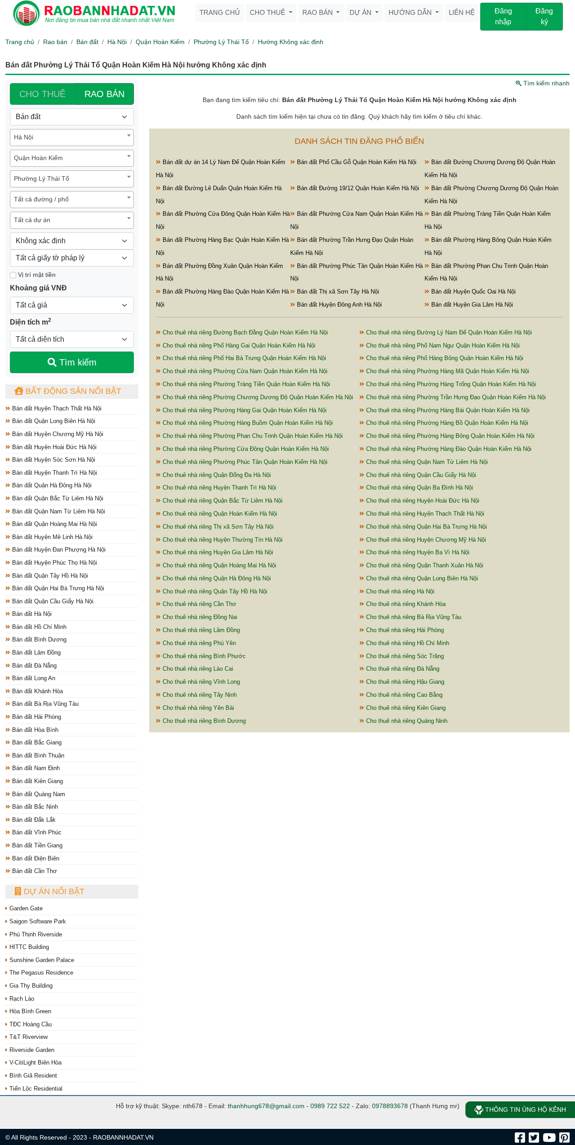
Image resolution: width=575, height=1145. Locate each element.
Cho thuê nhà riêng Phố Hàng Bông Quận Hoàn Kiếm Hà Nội (443, 358)
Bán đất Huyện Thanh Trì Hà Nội (53, 472)
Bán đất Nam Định (35, 768)
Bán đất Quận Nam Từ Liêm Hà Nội (57, 511)
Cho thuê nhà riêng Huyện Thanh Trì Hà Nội (218, 487)
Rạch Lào (21, 998)
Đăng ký (544, 16)
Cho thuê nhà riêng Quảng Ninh (405, 720)
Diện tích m (30, 321)
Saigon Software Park (37, 921)
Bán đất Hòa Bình (34, 729)
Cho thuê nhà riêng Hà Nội (399, 591)
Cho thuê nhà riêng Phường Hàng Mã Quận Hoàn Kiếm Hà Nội (446, 371)
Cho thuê (268, 12)
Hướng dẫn (411, 12)
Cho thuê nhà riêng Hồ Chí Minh (406, 643)
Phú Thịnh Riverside (35, 934)
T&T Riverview (28, 1037)
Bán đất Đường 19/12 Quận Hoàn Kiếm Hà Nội (357, 188)
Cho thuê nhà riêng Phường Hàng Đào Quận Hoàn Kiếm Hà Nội (447, 449)
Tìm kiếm (77, 362)
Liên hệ (462, 12)
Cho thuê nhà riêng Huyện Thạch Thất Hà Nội (424, 513)
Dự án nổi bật (53, 891)
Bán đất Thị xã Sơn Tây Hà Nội (337, 291)
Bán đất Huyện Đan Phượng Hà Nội (58, 549)
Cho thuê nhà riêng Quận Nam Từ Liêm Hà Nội (426, 462)
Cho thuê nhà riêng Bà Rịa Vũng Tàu (412, 617)
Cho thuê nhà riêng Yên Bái (197, 707)
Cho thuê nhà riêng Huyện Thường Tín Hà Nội (222, 539)
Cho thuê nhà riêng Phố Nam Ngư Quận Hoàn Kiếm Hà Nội (442, 345)
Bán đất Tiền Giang (36, 845)
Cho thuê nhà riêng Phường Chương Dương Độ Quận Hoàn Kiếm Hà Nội (257, 397)
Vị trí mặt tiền (36, 274)
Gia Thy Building (30, 985)
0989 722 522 (330, 1105)
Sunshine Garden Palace (41, 960)
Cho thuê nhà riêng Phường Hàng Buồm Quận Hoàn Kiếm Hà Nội (247, 422)
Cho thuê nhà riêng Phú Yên (198, 643)
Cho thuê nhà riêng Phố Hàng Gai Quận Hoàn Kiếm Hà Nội (238, 345)
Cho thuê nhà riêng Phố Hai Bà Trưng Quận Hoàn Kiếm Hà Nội (243, 358)
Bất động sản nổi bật (72, 391)
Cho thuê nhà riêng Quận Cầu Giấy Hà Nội (420, 475)
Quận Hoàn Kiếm (160, 41)
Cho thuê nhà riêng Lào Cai (197, 668)
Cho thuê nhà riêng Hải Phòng (404, 630)
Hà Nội (117, 41)
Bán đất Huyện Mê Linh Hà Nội (51, 537)
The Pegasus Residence (40, 972)
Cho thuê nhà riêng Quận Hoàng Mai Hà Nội (218, 565)
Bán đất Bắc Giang (36, 742)
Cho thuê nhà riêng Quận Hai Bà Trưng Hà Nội (425, 526)
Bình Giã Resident (32, 1075)
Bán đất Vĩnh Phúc (36, 832)
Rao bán (318, 12)
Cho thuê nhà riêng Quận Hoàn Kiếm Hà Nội (219, 513)
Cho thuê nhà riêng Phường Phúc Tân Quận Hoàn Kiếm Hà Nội (244, 462)
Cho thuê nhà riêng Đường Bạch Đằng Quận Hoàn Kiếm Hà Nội (244, 332)
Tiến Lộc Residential (35, 1088)
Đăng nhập (503, 16)
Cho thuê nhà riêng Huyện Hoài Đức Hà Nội (421, 500)
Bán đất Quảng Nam (37, 794)
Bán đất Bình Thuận (37, 755)
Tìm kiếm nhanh (546, 83)
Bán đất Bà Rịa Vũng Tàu (44, 703)
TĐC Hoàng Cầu (30, 1024)
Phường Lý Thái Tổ (221, 41)
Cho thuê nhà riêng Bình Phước (203, 656)
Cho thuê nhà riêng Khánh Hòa (405, 604)
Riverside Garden (31, 1050)
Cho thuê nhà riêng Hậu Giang (404, 681)
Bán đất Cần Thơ (33, 871)
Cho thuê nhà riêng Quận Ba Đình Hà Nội (418, 487)
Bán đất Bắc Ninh (34, 806)
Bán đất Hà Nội (31, 613)
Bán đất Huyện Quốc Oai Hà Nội (472, 291)
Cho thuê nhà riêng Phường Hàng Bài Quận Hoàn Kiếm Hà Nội (447, 410)
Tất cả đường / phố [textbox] (41, 199)
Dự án (361, 12)
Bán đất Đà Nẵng (33, 665)
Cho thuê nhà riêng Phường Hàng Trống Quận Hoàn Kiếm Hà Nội (450, 384)
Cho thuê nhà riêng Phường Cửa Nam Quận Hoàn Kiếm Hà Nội (244, 371)
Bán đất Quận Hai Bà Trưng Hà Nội (57, 588)
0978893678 (390, 1105)
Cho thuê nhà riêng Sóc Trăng (404, 656)
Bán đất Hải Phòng (35, 716)
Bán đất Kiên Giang (36, 781)
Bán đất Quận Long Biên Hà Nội (52, 421)
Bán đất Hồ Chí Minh (38, 627)
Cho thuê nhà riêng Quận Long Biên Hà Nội (421, 578)
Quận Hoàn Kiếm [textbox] (38, 157)
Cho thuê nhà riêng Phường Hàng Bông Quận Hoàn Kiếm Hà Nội (449, 435)
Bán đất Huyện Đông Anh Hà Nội (338, 304)
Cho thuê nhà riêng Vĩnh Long (200, 681)
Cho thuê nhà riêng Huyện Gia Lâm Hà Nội (217, 552)
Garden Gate (25, 908)
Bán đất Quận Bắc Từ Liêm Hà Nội (56, 498)
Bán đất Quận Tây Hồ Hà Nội (49, 575)
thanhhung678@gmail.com (266, 1105)
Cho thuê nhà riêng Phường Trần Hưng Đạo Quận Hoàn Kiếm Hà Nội (455, 397)
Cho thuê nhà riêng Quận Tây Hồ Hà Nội (214, 591)
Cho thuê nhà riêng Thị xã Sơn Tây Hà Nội (217, 526)
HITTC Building (28, 947)
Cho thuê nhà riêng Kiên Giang (405, 707)
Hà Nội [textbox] (23, 137)
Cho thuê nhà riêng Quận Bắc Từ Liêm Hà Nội (222, 500)
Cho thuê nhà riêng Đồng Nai (199, 617)
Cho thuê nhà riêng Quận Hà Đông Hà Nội (216, 578)
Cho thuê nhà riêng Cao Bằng (403, 694)
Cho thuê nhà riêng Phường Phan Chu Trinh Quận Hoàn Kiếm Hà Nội (252, 435)
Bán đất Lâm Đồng (35, 652)
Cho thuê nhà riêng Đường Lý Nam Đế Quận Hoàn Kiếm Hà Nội (448, 332)
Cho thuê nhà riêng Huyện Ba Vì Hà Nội (416, 552)
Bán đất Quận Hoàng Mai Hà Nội (53, 524)
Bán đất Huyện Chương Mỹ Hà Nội (56, 434)
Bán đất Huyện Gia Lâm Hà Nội (471, 304)
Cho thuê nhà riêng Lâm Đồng (200, 630)
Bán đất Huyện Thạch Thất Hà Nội (56, 408)
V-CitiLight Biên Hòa (35, 1062)
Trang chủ (219, 12)
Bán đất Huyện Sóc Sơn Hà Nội (52, 459)
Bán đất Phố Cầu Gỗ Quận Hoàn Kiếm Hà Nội (355, 162)
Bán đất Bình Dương (38, 639)
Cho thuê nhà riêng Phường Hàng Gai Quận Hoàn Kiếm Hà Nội (244, 410)
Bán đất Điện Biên (34, 858)
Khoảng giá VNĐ (38, 288)
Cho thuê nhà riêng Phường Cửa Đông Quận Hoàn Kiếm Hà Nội (245, 449)
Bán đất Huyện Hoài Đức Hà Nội (53, 447)
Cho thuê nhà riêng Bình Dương (203, 720)
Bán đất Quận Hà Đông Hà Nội (51, 485)
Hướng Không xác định (290, 41)
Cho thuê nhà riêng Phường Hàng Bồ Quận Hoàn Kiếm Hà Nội (446, 422)
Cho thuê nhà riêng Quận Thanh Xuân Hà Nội (423, 565)
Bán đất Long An (32, 678)
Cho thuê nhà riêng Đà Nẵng (401, 668)
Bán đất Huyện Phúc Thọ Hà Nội (53, 562)
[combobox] (72, 137)
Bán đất (87, 41)
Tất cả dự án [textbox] (32, 219)
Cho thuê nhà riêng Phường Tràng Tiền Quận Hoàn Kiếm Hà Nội (245, 384)
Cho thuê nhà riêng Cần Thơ (198, 604)
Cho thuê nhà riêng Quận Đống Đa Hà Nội (216, 475)
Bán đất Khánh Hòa (36, 691)
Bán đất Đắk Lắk (33, 819)
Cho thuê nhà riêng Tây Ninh (199, 694)
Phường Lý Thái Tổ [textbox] (41, 178)
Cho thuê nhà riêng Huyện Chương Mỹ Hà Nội (425, 539)
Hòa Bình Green (29, 1011)
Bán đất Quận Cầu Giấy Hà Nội (51, 601)
